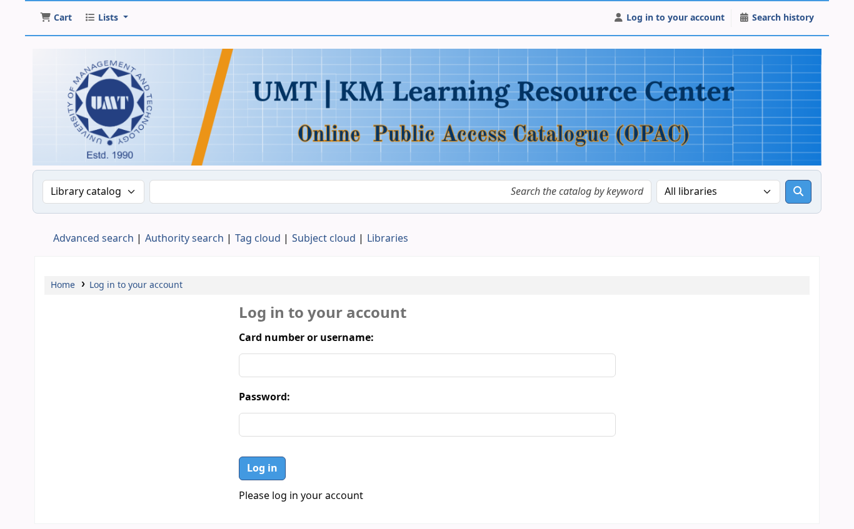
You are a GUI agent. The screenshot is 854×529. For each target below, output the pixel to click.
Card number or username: (306, 337)
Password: (264, 397)
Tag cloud (258, 238)
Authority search (184, 238)
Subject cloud (324, 238)
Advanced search (93, 238)
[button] (56, 18)
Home (63, 285)
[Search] (798, 192)
